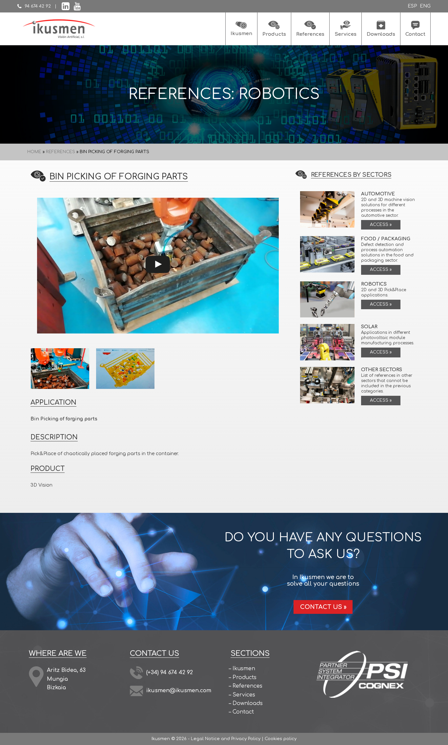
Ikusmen (244, 669)
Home (34, 152)
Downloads (248, 703)
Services (244, 695)
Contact (243, 712)
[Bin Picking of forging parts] (60, 368)
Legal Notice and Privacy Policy (225, 738)
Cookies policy (280, 738)
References (60, 152)
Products (244, 677)
